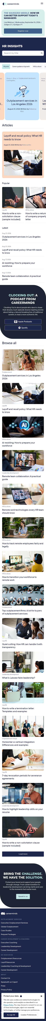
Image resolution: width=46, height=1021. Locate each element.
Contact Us (5, 978)
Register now (23, 31)
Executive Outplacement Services (14, 923)
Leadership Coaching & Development (16, 966)
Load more (23, 854)
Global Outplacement (9, 926)
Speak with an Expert (9, 982)
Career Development (9, 950)
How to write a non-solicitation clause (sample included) (11, 216)
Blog (14, 78)
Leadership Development (11, 946)
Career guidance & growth (21, 67)
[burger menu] (42, 3)
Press (3, 986)
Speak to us (23, 896)
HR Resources (7, 955)
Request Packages (8, 934)
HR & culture (37, 67)
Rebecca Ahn (26, 145)
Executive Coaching (9, 942)
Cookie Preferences (29, 1015)
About (3, 975)
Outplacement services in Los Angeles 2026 (22, 102)
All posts (6, 67)
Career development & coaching (15, 939)
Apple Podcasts (25, 321)
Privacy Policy (8, 1005)
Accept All (11, 1015)
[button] (41, 996)
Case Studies (6, 930)
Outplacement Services (11, 919)
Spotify (24, 327)
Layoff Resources (8, 962)
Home (9, 78)
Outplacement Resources (11, 958)
